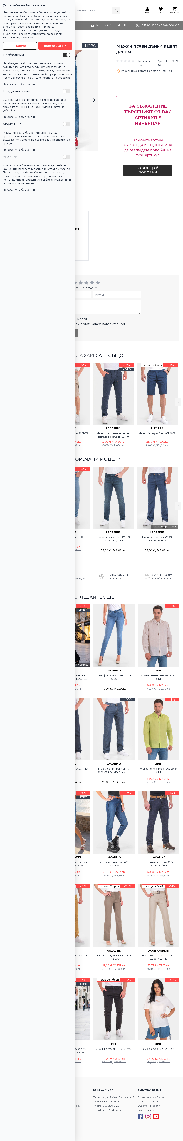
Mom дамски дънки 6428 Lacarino (113, 864)
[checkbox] (66, 55)
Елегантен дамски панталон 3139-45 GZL (114, 957)
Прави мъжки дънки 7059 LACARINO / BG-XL (157, 538)
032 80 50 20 (111, 1105)
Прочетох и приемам (86, 324)
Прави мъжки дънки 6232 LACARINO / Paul (158, 864)
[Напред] (94, 100)
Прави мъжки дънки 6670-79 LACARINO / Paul (113, 538)
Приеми (20, 45)
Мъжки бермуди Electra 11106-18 (157, 433)
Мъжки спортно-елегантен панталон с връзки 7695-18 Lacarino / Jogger (113, 435)
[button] (136, 63)
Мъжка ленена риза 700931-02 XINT (158, 677)
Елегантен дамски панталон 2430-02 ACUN (158, 957)
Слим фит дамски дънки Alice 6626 (114, 677)
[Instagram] (148, 1116)
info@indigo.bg (112, 1110)
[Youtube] (156, 1116)
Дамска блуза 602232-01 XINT (158, 1048)
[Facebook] (140, 1116)
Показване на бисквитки (19, 84)
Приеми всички (54, 45)
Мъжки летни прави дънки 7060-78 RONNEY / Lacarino (114, 770)
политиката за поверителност (102, 324)
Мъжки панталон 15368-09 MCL (113, 1048)
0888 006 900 (109, 1101)
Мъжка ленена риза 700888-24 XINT (158, 770)
